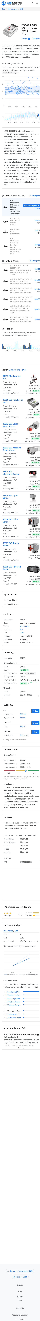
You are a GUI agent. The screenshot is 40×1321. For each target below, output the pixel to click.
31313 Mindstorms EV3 (12, 377)
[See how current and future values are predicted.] (38, 696)
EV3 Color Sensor (13, 1002)
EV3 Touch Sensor (13, 1018)
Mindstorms (12, 9)
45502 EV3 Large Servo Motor (10, 425)
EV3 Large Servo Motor (15, 1005)
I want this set (12, 604)
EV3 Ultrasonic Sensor (15, 1014)
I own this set (12, 600)
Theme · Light (21, 1277)
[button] (18, 73)
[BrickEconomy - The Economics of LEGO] (11, 3)
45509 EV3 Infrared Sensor (12, 568)
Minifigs (20, 1296)
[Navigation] (35, 3)
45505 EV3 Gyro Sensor (10, 496)
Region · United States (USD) (21, 1271)
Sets (3, 9)
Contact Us (20, 1319)
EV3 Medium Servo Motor (16, 995)
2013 (9, 387)
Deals (20, 1301)
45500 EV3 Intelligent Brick (13, 401)
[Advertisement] (21, 18)
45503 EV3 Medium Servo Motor (12, 449)
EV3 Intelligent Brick (14, 998)
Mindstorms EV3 (12, 992)
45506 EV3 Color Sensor (10, 520)
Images (24, 38)
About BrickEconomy (20, 1315)
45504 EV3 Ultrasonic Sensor (11, 472)
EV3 (21, 9)
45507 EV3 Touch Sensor (11, 544)
